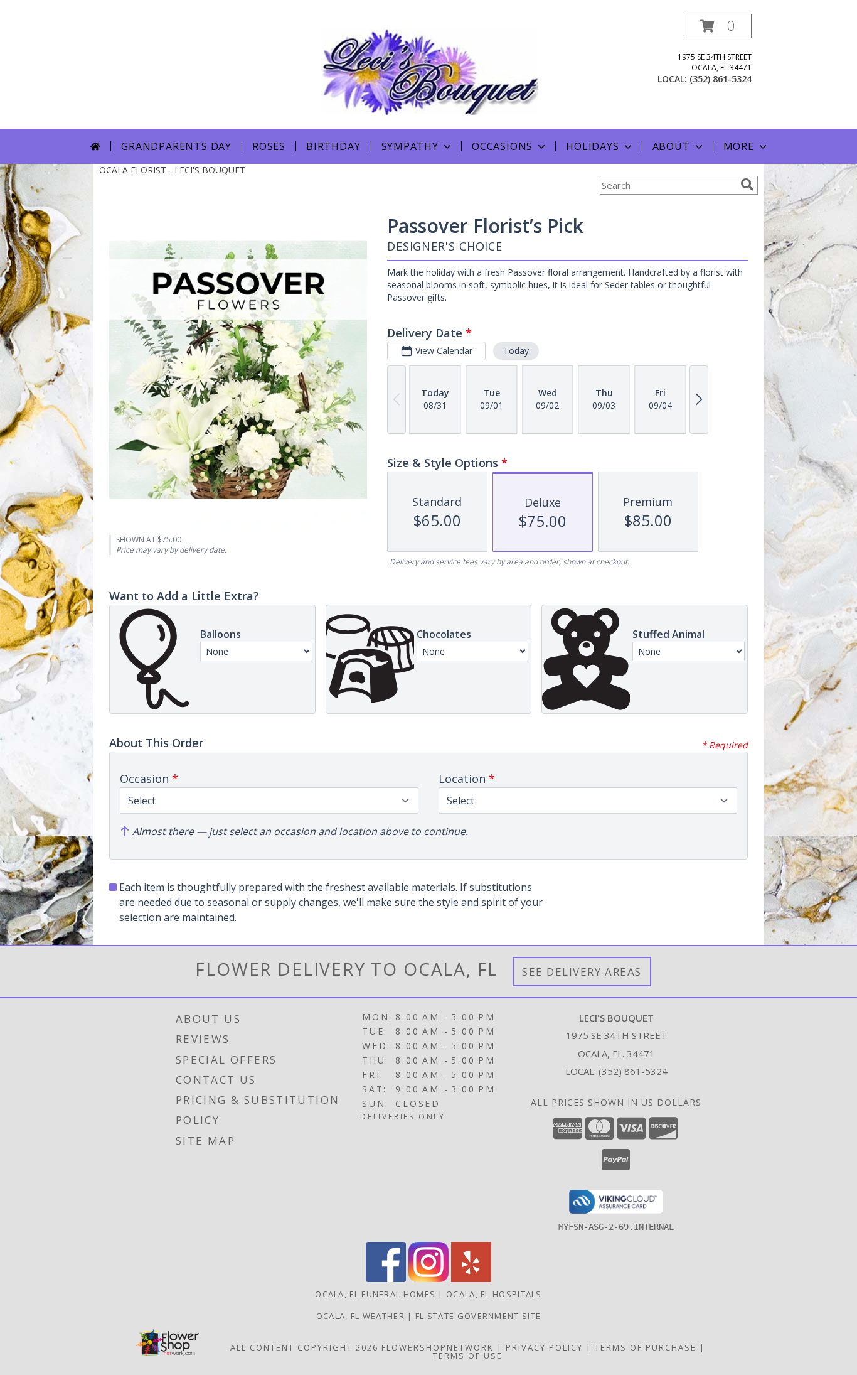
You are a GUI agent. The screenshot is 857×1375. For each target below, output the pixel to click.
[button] (718, 26)
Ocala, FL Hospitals (494, 1294)
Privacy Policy (544, 1347)
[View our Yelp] (471, 1279)
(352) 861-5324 (720, 79)
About (671, 146)
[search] (747, 184)
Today (516, 351)
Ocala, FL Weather (360, 1316)
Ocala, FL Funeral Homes (375, 1294)
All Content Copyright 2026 (304, 1347)
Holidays (592, 146)
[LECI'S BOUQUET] (430, 71)
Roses (268, 146)
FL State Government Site (478, 1316)
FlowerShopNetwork (437, 1347)
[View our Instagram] (428, 1279)
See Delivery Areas (582, 971)
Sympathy (410, 146)
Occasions (502, 146)
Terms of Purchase (645, 1347)
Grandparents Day (176, 146)
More (738, 146)
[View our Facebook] (386, 1279)
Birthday (333, 146)
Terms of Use (468, 1355)
